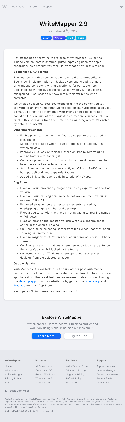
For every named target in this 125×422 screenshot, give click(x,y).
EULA (8, 382)
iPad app (19, 285)
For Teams (72, 382)
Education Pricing (76, 370)
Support (47, 6)
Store (33, 6)
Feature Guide (104, 378)
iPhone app (92, 281)
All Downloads (43, 366)
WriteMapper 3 (44, 378)
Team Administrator (108, 374)
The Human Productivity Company (30, 407)
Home (8, 366)
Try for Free (78, 336)
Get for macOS (43, 370)
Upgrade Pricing (75, 374)
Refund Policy (74, 378)
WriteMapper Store (77, 366)
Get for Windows (45, 374)
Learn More (46, 336)
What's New (12, 370)
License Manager (106, 370)
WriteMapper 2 (44, 382)
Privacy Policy (13, 378)
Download (18, 6)
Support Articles (106, 366)
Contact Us (103, 382)
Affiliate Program (14, 374)
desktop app (27, 281)
